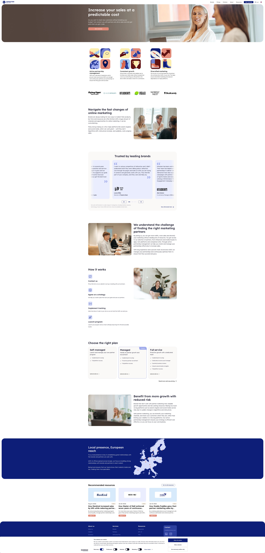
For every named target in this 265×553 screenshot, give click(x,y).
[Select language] (261, 2)
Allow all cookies (178, 540)
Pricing (218, 2)
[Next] (140, 202)
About (231, 2)
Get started (248, 2)
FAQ (139, 534)
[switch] (115, 549)
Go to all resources (168, 485)
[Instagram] (170, 534)
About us (90, 529)
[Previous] (124, 202)
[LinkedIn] (166, 534)
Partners (225, 2)
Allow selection (178, 544)
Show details (147, 549)
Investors (90, 534)
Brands (212, 2)
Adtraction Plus (116, 534)
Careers (90, 532)
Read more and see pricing (167, 381)
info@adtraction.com (170, 530)
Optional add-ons (94, 374)
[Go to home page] (8, 2)
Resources (239, 2)
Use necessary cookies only (178, 549)
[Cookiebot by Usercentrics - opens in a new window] (85, 550)
